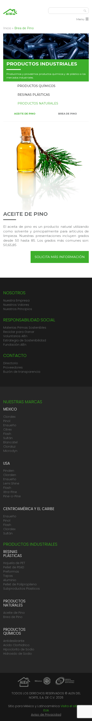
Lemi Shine (11, 483)
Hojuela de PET (14, 563)
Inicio (7, 28)
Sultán (8, 438)
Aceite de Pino (14, 613)
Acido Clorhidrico (16, 645)
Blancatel (10, 442)
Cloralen (9, 475)
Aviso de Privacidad (46, 714)
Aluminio (9, 580)
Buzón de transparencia (21, 372)
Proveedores (13, 367)
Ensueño (9, 425)
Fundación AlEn (14, 344)
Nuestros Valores (16, 305)
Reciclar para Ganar (18, 332)
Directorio (10, 363)
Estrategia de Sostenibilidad (24, 340)
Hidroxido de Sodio (17, 653)
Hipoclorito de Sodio (18, 649)
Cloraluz (9, 446)
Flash (7, 434)
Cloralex (9, 417)
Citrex (7, 429)
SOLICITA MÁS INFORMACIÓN (60, 257)
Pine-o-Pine (12, 496)
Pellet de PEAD (13, 567)
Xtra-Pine (10, 492)
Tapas (8, 576)
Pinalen (8, 471)
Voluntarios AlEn (15, 336)
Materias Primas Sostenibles (24, 327)
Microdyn (10, 451)
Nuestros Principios (17, 309)
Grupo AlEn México (10, 14)
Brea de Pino (12, 617)
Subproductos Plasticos (21, 588)
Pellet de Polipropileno (20, 584)
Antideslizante (13, 641)
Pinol (6, 421)
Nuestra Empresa (16, 300)
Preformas (11, 571)
